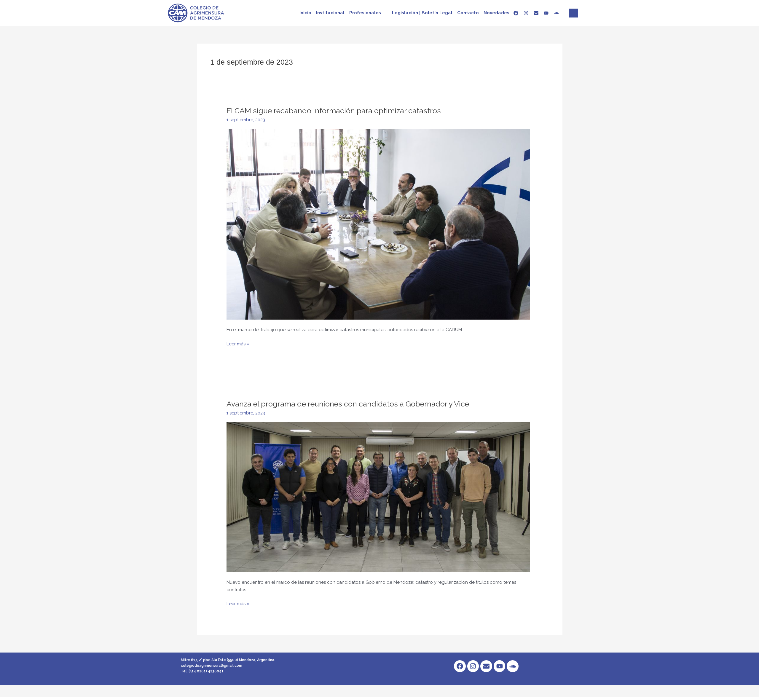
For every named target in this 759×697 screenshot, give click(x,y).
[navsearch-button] (573, 13)
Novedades (496, 12)
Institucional (330, 12)
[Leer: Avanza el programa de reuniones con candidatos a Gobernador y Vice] (378, 496)
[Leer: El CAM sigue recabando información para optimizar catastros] (378, 224)
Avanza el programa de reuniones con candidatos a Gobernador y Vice (348, 403)
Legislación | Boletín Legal (422, 12)
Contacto (468, 12)
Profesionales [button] (365, 12)
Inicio (305, 12)
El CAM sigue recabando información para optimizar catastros (334, 110)
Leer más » (238, 343)
